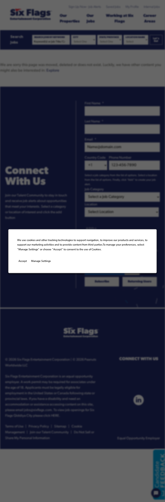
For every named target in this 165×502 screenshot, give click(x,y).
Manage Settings (41, 261)
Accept (22, 261)
